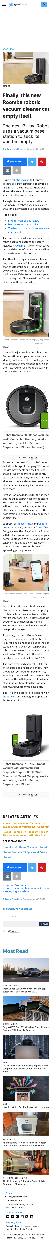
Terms (40, 1237)
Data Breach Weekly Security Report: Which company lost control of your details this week (25, 1068)
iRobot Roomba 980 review (23, 220)
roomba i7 (9, 885)
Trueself (28, 1226)
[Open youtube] (22, 1216)
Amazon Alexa (25, 523)
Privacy (31, 1237)
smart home (41, 888)
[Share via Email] (7, 170)
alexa (6, 891)
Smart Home (8, 49)
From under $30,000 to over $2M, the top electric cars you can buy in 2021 (24, 990)
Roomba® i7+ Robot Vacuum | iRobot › (25, 847)
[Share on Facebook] (15, 162)
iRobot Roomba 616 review (23, 224)
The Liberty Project (23, 1229)
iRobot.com (9, 696)
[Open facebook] (12, 1216)
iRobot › (7, 857)
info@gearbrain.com (18, 1196)
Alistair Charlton (12, 149)
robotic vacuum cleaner (18, 888)
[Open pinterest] (17, 1216)
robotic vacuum (20, 180)
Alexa (40, 527)
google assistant (20, 891)
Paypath (9, 1229)
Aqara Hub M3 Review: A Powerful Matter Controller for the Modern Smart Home (24, 1144)
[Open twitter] (7, 1216)
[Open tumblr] (26, 1216)
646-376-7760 (15, 1200)
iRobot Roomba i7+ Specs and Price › (25, 852)
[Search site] (44, 4)
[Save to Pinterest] (42, 162)
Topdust (18, 1226)
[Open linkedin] (31, 1216)
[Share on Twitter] (32, 162)
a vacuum (18, 245)
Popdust (9, 1226)
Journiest (37, 1226)
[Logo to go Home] (17, 4)
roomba (21, 885)
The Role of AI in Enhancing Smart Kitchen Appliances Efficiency (25, 1182)
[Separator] (17, 170)
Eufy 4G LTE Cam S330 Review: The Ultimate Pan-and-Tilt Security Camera (26, 1029)
